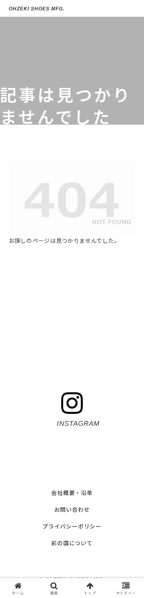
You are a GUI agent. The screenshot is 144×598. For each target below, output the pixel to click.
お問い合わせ (72, 509)
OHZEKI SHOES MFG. (36, 9)
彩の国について (72, 543)
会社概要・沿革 (72, 493)
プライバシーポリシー (72, 526)
